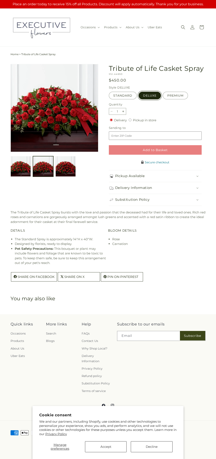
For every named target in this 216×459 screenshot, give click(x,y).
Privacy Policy (56, 434)
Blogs (50, 341)
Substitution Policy (96, 383)
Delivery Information (90, 358)
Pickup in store (144, 120)
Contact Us (90, 341)
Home (15, 54)
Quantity (115, 104)
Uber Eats (18, 356)
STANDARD (122, 95)
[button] (89, 27)
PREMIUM (175, 95)
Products (17, 341)
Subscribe (192, 336)
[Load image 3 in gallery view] (65, 166)
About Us (17, 348)
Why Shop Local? (94, 348)
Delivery (121, 120)
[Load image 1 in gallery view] (21, 166)
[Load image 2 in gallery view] (43, 166)
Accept (105, 447)
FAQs (86, 333)
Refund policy (92, 376)
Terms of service (94, 391)
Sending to (124, 128)
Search (51, 333)
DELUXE (150, 95)
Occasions (18, 333)
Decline (152, 447)
